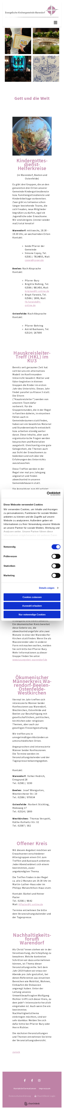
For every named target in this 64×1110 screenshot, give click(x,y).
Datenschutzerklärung (20, 1096)
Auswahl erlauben (32, 605)
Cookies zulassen (32, 597)
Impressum (44, 1088)
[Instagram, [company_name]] (32, 1069)
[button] (32, 22)
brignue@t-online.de (37, 291)
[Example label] (32, 1080)
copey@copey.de (34, 260)
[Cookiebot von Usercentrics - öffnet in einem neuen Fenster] (46, 494)
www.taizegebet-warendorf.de (29, 659)
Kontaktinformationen (25, 1088)
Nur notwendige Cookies (32, 614)
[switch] (56, 556)
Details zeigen (46, 588)
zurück (16, 1051)
